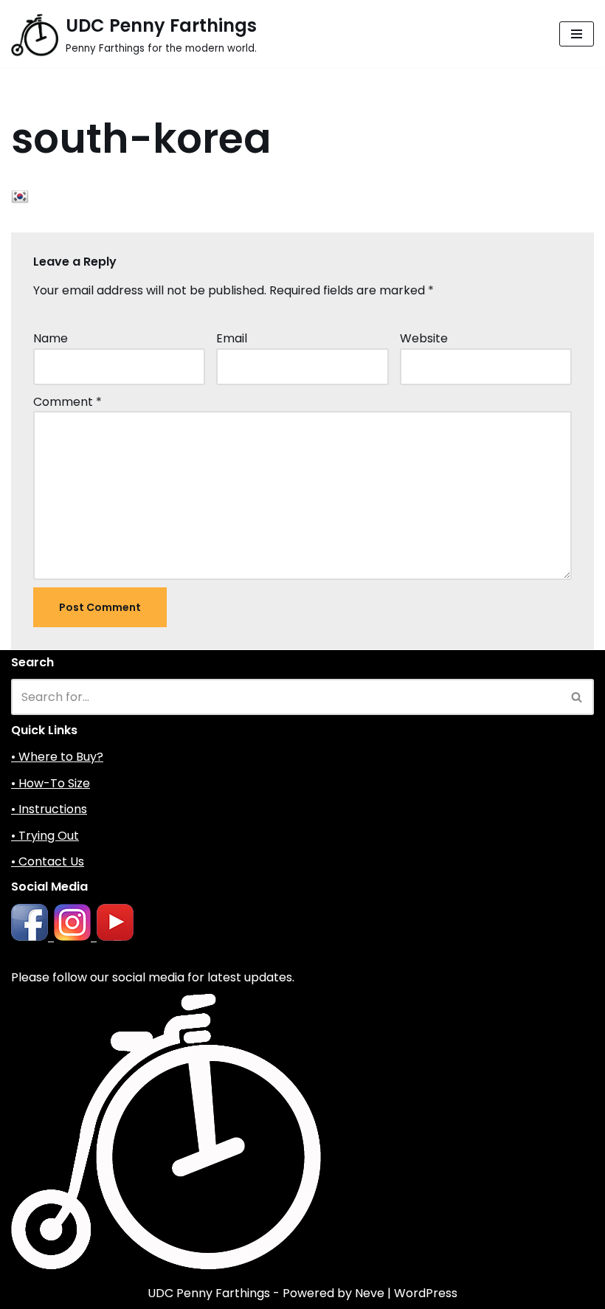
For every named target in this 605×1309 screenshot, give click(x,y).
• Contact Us (47, 861)
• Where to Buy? (57, 756)
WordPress (425, 1293)
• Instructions (49, 809)
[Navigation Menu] (576, 33)
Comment (67, 401)
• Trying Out (45, 835)
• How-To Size (50, 783)
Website (424, 338)
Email (231, 338)
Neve (369, 1293)
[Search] (577, 697)
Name (50, 338)
